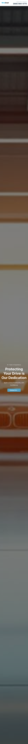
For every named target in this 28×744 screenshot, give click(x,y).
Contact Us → (14, 390)
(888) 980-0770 (20, 4)
